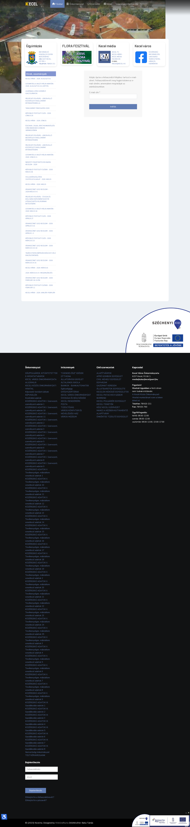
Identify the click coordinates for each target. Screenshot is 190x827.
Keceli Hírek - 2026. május (35, 184)
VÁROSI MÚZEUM (69, 416)
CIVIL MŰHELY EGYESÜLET (109, 379)
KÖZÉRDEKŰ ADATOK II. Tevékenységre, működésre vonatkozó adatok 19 (37, 565)
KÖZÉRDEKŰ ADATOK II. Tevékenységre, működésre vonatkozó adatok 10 (37, 482)
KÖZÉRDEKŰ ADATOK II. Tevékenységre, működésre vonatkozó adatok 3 (37, 640)
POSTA (64, 404)
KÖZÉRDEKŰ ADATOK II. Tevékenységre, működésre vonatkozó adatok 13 (37, 509)
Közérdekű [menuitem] (94, 3)
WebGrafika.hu (62, 822)
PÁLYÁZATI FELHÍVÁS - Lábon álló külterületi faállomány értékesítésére (38, 147)
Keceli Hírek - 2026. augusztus (38, 79)
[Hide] (186, 813)
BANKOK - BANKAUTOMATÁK (75, 385)
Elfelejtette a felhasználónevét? (39, 797)
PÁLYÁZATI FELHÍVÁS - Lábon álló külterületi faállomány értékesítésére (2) (38, 100)
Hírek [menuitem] (109, 3)
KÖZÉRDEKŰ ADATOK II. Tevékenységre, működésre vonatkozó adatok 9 (37, 696)
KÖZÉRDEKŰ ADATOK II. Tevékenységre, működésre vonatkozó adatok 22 (37, 603)
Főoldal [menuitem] (59, 3)
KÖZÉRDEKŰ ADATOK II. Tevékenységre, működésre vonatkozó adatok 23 (37, 612)
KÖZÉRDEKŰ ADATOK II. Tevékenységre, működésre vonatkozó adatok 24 (37, 621)
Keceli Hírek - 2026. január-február (40, 293)
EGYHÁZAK (102, 382)
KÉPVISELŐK (31, 395)
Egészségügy (67, 388)
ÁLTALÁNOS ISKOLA (70, 382)
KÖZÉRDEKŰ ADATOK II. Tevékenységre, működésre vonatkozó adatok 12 (37, 500)
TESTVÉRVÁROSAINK (35, 755)
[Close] (188, 813)
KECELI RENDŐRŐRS (70, 401)
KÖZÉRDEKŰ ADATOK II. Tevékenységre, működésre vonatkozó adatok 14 (37, 519)
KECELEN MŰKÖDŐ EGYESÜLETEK (113, 392)
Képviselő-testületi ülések (37, 392)
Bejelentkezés (35, 790)
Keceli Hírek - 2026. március (36, 268)
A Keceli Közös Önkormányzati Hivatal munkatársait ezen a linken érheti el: (147, 397)
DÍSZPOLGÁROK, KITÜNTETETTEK (41, 373)
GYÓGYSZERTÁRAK (70, 392)
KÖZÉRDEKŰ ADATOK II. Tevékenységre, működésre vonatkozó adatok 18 (37, 556)
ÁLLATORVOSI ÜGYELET (72, 379)
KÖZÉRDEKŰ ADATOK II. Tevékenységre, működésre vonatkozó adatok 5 (37, 659)
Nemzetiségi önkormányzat (37, 752)
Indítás (113, 106)
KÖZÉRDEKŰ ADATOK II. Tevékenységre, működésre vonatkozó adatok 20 (37, 584)
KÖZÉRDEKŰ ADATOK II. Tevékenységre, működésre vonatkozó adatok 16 (37, 537)
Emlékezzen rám (34, 784)
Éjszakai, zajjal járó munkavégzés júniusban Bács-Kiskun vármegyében (40, 128)
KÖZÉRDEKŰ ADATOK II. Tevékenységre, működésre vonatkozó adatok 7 (37, 677)
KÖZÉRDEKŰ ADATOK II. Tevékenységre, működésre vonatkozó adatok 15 (37, 528)
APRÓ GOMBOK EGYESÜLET (110, 376)
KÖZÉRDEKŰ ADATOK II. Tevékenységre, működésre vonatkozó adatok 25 (37, 631)
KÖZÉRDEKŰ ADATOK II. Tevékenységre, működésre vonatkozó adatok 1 (37, 472)
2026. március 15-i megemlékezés (38, 273)
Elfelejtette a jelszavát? (36, 800)
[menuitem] (31, 4)
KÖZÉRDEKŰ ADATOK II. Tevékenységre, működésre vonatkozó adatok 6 (37, 668)
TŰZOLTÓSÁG (67, 407)
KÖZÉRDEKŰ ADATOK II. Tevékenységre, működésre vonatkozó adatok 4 (37, 649)
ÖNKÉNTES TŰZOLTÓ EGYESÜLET (112, 416)
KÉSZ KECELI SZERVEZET (108, 407)
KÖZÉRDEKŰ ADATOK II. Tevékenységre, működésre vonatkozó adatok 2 (37, 575)
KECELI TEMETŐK (105, 404)
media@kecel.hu (119, 64)
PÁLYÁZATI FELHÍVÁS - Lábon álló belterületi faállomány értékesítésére (38, 137)
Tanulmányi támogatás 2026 (37, 108)
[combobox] (150, 3)
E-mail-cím (94, 92)
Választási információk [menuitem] (127, 3)
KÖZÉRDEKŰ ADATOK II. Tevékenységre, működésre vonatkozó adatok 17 (37, 547)
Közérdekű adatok (33, 398)
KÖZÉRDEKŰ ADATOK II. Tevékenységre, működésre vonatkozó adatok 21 (37, 593)
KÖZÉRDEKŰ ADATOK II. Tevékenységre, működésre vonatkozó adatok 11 (37, 491)
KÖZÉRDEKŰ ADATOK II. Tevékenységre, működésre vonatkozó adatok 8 (37, 687)
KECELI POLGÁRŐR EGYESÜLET (111, 401)
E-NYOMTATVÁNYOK (34, 376)
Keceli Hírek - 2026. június (35, 121)
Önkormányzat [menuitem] (76, 3)
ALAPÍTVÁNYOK (104, 373)
